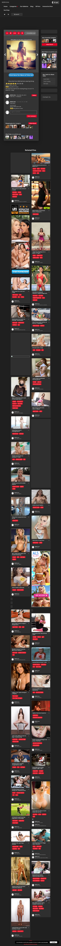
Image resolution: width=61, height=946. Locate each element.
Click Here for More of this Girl (21, 75)
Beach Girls (37, 178)
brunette (43, 168)
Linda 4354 (15, 739)
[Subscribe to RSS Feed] (8, 14)
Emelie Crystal (19, 459)
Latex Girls (37, 416)
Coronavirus (20, 401)
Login (56, 2)
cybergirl (14, 890)
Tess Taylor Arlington (17, 698)
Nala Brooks (21, 322)
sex (19, 297)
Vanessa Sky (15, 741)
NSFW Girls (5, 2)
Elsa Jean (38, 350)
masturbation (36, 745)
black (34, 846)
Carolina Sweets (20, 792)
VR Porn (37, 6)
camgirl (34, 382)
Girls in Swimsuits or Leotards (20, 201)
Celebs (36, 722)
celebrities (43, 664)
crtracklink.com (30, 33)
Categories (13, 6)
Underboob (16, 594)
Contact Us (46, 97)
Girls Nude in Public (39, 262)
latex (41, 411)
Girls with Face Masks (18, 412)
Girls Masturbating (38, 750)
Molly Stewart (36, 910)
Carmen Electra (36, 664)
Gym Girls (37, 644)
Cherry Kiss (15, 520)
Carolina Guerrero (37, 170)
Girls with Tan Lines (39, 330)
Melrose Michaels (37, 384)
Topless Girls (37, 512)
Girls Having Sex (17, 631)
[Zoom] (18, 33)
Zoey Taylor (15, 822)
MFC (18, 557)
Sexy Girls (37, 219)
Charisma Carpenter (37, 717)
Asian (34, 255)
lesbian (42, 880)
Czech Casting (47, 81)
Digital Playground (37, 297)
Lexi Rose (35, 848)
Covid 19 (14, 403)
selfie (14, 488)
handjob (41, 771)
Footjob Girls (17, 772)
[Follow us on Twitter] (4, 14)
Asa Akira (35, 814)
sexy (20, 194)
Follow (34, 95)
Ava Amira (35, 295)
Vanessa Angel (22, 739)
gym (43, 637)
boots (14, 792)
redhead (15, 324)
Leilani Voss (39, 255)
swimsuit (15, 196)
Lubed (19, 192)
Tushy (22, 297)
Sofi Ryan (23, 767)
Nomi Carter (15, 194)
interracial (15, 322)
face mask (20, 403)
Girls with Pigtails (17, 493)
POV (20, 627)
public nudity (36, 257)
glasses (39, 382)
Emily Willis (35, 771)
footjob (14, 767)
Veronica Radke (39, 692)
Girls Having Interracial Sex (19, 329)
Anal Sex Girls (17, 301)
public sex (41, 773)
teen (41, 257)
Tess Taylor (15, 696)
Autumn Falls (15, 846)
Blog (31, 6)
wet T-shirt (38, 666)
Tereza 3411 (20, 931)
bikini (38, 168)
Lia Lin (34, 173)
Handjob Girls (37, 778)
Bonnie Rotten (36, 878)
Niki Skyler (22, 557)
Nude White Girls (17, 438)
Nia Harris (35, 639)
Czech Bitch (46, 79)
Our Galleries (24, 6)
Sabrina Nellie (20, 590)
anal (20, 294)
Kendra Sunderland (37, 743)
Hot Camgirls (17, 123)
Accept (53, 942)
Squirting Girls (17, 853)
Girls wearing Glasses (39, 389)
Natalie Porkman (22, 652)
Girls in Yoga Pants (18, 827)
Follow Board (32, 123)
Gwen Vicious (36, 325)
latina (43, 170)
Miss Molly (35, 908)
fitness (39, 637)
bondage (35, 906)
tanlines (42, 325)
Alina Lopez (15, 294)
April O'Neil (15, 627)
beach (34, 168)
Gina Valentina (36, 880)
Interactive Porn (48, 6)
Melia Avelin (35, 214)
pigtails (21, 486)
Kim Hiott (20, 890)
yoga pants (21, 820)
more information (44, 942)
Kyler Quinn (35, 411)
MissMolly (41, 908)
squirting (15, 848)
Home (5, 6)
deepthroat (43, 878)
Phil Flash (46, 83)
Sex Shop (6, 10)
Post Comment (32, 116)
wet (38, 173)
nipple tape (15, 408)
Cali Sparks (15, 820)
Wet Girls (36, 671)
